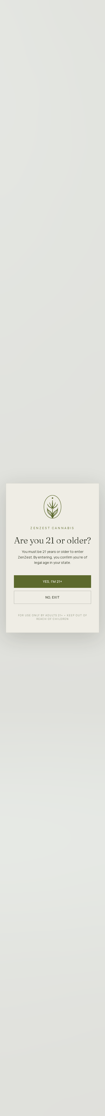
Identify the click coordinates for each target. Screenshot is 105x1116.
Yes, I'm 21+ (52, 581)
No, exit (52, 597)
